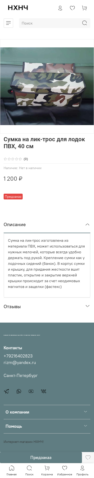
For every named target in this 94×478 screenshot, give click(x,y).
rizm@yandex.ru (20, 362)
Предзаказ (41, 457)
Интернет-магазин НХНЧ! (24, 442)
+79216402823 (18, 356)
